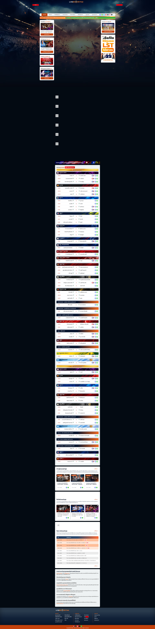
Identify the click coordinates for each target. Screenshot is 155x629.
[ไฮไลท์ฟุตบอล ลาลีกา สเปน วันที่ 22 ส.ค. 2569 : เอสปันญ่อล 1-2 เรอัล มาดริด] (63, 508)
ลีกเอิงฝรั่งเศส (67, 615)
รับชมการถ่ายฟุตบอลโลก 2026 (62, 585)
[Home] (76, 2)
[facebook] (100, 14)
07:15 (59, 429)
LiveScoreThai (59, 573)
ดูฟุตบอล (96, 618)
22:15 (59, 219)
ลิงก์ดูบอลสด (67, 573)
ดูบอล (95, 616)
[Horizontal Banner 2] (77, 33)
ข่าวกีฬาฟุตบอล (77, 615)
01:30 (59, 273)
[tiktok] (108, 14)
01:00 (59, 343)
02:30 (59, 194)
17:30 (59, 241)
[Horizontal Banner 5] (77, 62)
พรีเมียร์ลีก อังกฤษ (58, 616)
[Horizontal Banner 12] (77, 118)
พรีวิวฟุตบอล (80, 14)
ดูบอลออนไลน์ (57, 615)
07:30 (59, 362)
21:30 (59, 292)
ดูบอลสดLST (94, 14)
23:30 (59, 200)
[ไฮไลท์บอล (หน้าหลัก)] (77, 495)
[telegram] (104, 14)
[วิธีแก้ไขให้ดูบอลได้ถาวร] (108, 49)
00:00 (59, 295)
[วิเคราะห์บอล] (47, 73)
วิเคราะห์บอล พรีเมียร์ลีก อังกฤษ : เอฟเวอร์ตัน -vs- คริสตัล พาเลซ (77, 558)
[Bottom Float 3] (77, 622)
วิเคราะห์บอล (72, 14)
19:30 (59, 231)
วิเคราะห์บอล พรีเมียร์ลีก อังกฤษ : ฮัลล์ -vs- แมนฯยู (74, 550)
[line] (102, 14)
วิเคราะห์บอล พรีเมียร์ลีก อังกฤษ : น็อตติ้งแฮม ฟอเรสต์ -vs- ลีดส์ (76, 555)
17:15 (59, 228)
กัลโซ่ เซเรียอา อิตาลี (58, 620)
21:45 (59, 234)
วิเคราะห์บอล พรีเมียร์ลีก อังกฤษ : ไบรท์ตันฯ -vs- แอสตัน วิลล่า (78, 548)
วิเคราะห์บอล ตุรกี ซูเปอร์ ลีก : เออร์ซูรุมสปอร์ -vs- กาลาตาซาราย (77, 563)
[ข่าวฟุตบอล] (47, 61)
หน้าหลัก (44, 14)
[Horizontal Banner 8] (77, 90)
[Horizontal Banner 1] (77, 24)
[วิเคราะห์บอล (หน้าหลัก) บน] (77, 526)
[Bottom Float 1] (77, 626)
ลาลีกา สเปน (57, 618)
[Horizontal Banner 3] (77, 43)
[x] (111, 14)
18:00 (59, 247)
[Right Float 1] (119, 16)
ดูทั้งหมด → (96, 468)
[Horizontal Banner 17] (77, 155)
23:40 (59, 448)
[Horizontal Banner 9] (77, 99)
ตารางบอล (70, 596)
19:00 (59, 254)
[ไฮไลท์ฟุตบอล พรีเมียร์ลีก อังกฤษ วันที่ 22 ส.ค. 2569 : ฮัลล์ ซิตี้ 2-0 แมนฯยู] (47, 26)
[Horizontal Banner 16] (77, 146)
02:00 (59, 336)
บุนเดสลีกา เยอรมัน (58, 621)
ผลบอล (50, 14)
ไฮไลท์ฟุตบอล (57, 14)
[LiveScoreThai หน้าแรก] (62, 610)
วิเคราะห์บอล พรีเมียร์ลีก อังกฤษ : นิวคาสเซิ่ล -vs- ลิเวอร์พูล (77, 542)
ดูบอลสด (87, 14)
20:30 (59, 279)
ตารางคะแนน (65, 14)
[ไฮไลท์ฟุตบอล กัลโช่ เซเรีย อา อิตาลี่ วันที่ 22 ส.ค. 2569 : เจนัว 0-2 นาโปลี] (77, 508)
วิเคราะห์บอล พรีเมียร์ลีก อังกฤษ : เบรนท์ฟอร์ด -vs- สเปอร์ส (76, 553)
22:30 (59, 181)
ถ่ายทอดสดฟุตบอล (59, 603)
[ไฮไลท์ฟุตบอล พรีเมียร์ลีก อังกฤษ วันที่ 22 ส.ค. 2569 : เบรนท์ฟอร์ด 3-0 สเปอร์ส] (92, 508)
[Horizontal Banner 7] (77, 80)
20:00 (59, 175)
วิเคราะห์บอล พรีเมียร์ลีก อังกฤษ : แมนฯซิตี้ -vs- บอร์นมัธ (77, 545)
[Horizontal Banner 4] (77, 52)
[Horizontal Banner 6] (77, 71)
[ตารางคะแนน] (108, 26)
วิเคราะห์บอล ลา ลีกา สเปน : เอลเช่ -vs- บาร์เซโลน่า (76, 539)
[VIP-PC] (77, 8)
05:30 (59, 356)
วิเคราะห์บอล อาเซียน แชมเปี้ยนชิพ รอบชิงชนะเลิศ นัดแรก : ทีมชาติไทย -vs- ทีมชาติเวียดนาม (81, 560)
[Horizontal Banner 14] (77, 136)
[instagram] (110, 14)
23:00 (59, 282)
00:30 (59, 191)
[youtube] (106, 14)
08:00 (59, 435)
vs (76, 175)
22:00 (59, 188)
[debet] (77, 619)
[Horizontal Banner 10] (77, 108)
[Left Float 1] (35, 16)
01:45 (59, 206)
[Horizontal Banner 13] (77, 127)
